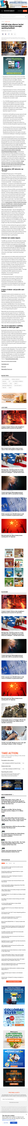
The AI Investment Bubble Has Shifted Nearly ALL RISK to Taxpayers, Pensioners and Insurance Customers (12, 835)
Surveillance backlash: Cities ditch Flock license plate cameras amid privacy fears (12, 932)
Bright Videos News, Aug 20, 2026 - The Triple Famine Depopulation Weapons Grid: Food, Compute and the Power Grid (13, 843)
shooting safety (22, 38)
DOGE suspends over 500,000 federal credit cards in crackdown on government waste (12, 514)
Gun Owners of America (18, 381)
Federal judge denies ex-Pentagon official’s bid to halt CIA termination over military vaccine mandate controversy (13, 721)
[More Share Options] (15, 34)
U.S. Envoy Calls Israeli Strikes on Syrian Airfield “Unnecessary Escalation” (11, 904)
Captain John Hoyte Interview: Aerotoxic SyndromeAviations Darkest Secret (11, 851)
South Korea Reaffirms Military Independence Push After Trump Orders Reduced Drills (13, 886)
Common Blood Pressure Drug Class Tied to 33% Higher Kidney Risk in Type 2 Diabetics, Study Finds (12, 960)
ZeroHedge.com (5, 364)
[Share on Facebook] (8, 34)
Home (2, 21)
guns (9, 38)
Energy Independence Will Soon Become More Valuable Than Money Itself (13, 827)
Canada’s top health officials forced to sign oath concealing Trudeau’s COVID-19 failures (13, 743)
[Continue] (25, 1099)
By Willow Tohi (3, 30)
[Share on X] (11, 34)
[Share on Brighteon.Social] (2, 34)
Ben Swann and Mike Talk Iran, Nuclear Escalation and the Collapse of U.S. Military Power (12, 811)
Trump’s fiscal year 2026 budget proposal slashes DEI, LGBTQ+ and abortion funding (12, 493)
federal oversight (11, 37)
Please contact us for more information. (9, 775)
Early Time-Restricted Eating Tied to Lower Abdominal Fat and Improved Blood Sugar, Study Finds (13, 964)
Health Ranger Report (6, 794)
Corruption (7, 21)
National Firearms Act (16, 38)
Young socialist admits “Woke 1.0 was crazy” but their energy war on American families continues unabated (12, 955)
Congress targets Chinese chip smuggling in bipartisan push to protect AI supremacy (12, 427)
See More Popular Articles (14, 981)
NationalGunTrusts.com (6, 369)
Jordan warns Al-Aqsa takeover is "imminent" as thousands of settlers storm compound (11, 917)
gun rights (6, 38)
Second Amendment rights (12, 358)
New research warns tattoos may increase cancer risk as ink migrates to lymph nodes (12, 449)
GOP (18, 37)
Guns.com (3, 366)
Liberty (11, 38)
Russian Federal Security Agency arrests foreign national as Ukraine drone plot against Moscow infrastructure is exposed (13, 927)
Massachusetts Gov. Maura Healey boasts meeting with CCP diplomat (11, 536)
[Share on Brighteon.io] (5, 34)
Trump (5, 39)
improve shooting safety (20, 245)
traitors (2, 39)
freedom (16, 37)
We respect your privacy (14, 1102)
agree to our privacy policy (8, 1120)
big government (6, 37)
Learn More (6, 1122)
